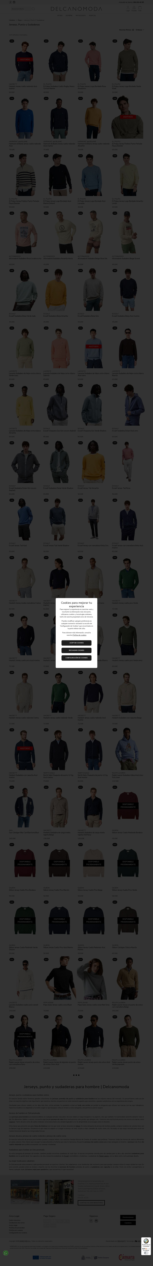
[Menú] (149, 1238)
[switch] (146, 1253)
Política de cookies (79, 635)
